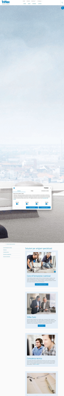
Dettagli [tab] (32, 190)
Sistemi (25, 3)
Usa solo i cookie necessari (19, 207)
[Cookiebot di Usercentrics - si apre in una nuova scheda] (44, 188)
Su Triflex (39, 3)
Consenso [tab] (19, 190)
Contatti (24, 1)
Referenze (34, 3)
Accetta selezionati (32, 207)
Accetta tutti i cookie (44, 207)
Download (28, 1)
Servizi (29, 3)
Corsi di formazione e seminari (41, 284)
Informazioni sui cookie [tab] (45, 190)
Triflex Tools (41, 325)
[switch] (27, 204)
